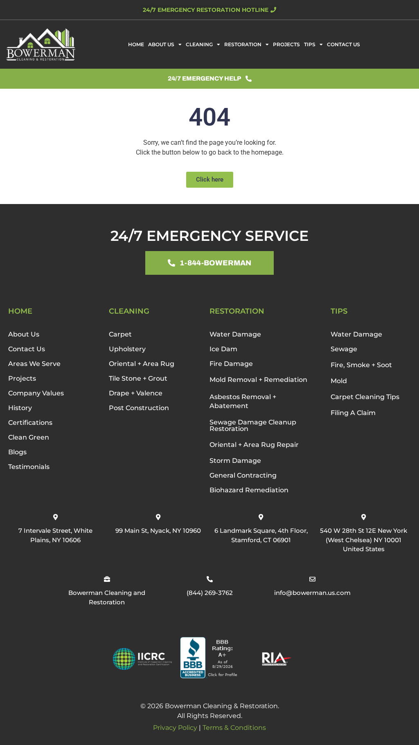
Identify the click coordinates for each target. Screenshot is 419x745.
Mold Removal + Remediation (258, 380)
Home (136, 44)
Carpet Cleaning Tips (365, 397)
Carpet (120, 334)
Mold (339, 381)
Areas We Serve (34, 364)
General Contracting (243, 475)
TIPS (339, 311)
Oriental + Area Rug (141, 364)
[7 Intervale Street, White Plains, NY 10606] (55, 517)
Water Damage (235, 334)
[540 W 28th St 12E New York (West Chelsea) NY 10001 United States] (363, 517)
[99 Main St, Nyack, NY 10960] (158, 517)
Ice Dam (223, 349)
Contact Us (343, 44)
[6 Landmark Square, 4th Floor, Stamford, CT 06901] (261, 517)
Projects (286, 44)
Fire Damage (231, 364)
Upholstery (127, 349)
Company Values (36, 393)
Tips (309, 44)
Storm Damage (235, 461)
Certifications (30, 422)
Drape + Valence (135, 393)
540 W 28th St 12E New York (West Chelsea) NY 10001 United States (363, 540)
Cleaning (199, 44)
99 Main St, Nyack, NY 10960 (158, 530)
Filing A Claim (353, 413)
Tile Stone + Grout (138, 378)
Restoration (242, 44)
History (20, 408)
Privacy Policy (175, 728)
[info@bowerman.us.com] (312, 579)
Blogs (17, 452)
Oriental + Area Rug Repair (254, 445)
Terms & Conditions (234, 728)
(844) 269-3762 (210, 593)
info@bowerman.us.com (312, 593)
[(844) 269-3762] (210, 579)
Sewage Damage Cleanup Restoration (253, 425)
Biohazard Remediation (249, 490)
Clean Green (28, 437)
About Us (161, 44)
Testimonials (29, 467)
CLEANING (129, 311)
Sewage (344, 349)
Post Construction (139, 408)
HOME (20, 311)
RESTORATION (237, 311)
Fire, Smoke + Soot (361, 365)
